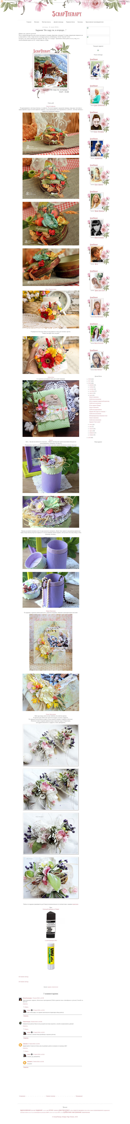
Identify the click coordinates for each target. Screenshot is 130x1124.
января (91, 435)
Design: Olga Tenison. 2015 (70, 1117)
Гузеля (51, 440)
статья (61, 1112)
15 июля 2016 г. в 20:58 (36, 1021)
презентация (31, 1112)
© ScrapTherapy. (57, 1117)
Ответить (25, 1004)
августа (91, 393)
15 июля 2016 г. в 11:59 (38, 998)
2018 (89, 379)
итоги (51, 1110)
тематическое (55, 986)
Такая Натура (26, 1021)
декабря (91, 385)
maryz (28, 1010)
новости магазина (78, 1110)
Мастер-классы (46, 22)
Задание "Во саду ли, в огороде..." (97, 411)
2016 (89, 383)
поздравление (106, 1110)
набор (71, 1110)
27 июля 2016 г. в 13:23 (38, 1032)
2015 (89, 437)
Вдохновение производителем (94, 22)
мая (90, 426)
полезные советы (24, 1112)
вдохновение (25, 1110)
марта (91, 430)
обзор (85, 1110)
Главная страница (50, 1096)
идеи (47, 1110)
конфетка (56, 1110)
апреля (91, 428)
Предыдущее (79, 1096)
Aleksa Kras (51, 377)
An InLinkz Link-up (23, 976)
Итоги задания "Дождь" (95, 405)
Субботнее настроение (95, 399)
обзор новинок (90, 1110)
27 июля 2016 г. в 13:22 (38, 1054)
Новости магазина (94, 397)
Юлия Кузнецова (27, 998)
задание (49, 986)
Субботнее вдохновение (95, 409)
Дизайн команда (58, 22)
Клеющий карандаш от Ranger (51, 909)
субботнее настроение (72, 1112)
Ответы (26, 1007)
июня (90, 424)
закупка (44, 1110)
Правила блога (70, 22)
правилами (75, 904)
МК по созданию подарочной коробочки (99, 401)
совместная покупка (53, 1112)
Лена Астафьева (50, 106)
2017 (89, 381)
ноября (91, 387)
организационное (98, 1110)
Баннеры (80, 22)
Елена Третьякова (51, 714)
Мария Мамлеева (51, 611)
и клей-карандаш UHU (51, 940)
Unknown (25, 1043)
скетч (47, 1112)
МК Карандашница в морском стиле (98, 415)
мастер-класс (64, 1110)
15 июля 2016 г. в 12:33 (38, 1010)
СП (59, 1112)
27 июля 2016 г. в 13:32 (38, 1061)
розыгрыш (43, 1112)
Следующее (22, 1096)
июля (90, 395)
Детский (33, 1110)
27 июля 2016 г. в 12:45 (34, 1043)
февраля (91, 433)
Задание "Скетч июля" (94, 422)
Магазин (36, 22)
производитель (37, 1112)
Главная (29, 22)
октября (91, 389)
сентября (92, 391)
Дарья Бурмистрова (51, 289)
